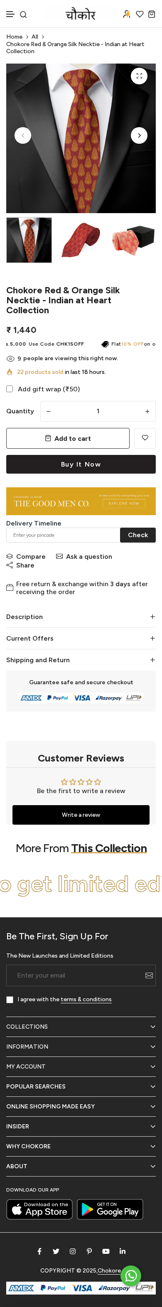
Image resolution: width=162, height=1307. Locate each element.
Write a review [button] (81, 814)
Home (14, 36)
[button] (10, 14)
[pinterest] (89, 1251)
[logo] (80, 13)
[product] (139, 76)
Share (25, 565)
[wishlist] (140, 14)
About (16, 1166)
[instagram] (72, 1251)
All (35, 36)
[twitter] (56, 1251)
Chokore (109, 1270)
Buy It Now (81, 464)
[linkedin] (122, 1251)
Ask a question (89, 556)
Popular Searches (36, 1086)
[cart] (152, 14)
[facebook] (39, 1251)
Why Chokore (28, 1146)
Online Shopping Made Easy (50, 1106)
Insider (17, 1126)
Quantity (20, 411)
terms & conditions (86, 999)
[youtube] (106, 1251)
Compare (31, 556)
